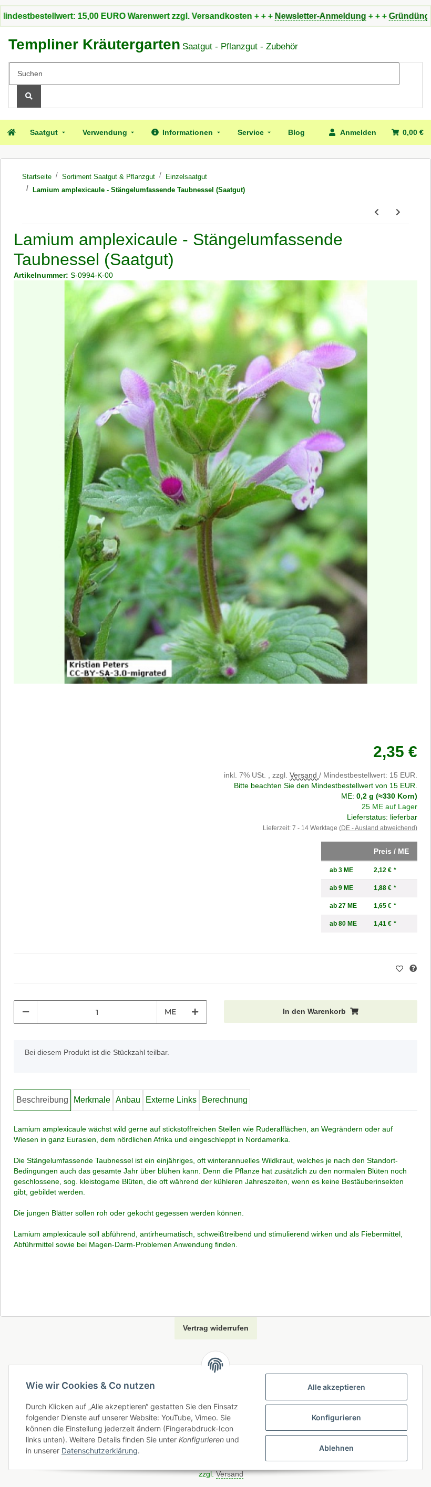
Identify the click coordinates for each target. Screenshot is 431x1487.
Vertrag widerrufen (216, 1328)
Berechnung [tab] (225, 1099)
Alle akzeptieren (336, 1387)
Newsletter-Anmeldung (284, 16)
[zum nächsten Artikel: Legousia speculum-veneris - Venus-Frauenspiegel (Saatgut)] (398, 212)
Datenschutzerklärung (99, 1450)
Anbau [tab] (128, 1099)
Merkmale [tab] (92, 1099)
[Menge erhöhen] (195, 1012)
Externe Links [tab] (171, 1099)
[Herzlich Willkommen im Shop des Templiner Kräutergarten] (11, 132)
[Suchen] (29, 96)
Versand (304, 775)
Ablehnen (336, 1447)
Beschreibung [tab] (42, 1099)
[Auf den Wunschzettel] (400, 969)
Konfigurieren (336, 1417)
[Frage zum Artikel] (413, 968)
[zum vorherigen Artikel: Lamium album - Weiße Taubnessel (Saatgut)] (376, 212)
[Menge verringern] (25, 1012)
